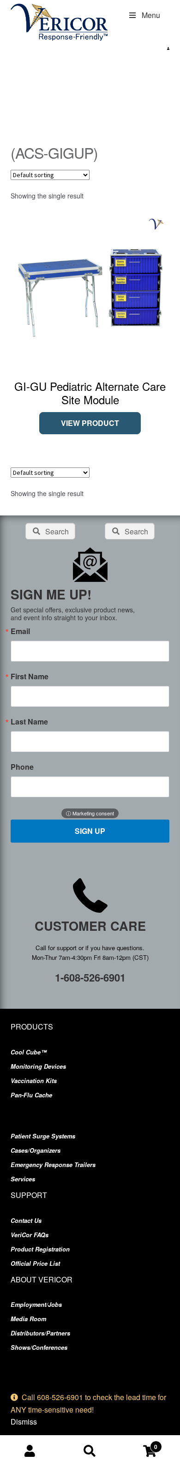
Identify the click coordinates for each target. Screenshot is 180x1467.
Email (20, 631)
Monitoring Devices (38, 1066)
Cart (138, 1443)
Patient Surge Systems (43, 1136)
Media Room (28, 1319)
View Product (90, 423)
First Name (29, 676)
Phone (22, 767)
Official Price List (35, 1263)
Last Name (29, 721)
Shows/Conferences (39, 1347)
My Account (30, 1451)
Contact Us (26, 1220)
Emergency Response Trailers (53, 1165)
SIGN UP (90, 831)
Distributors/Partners (40, 1333)
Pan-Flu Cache (31, 1095)
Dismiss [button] (24, 1421)
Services (23, 1179)
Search (90, 1451)
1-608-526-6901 (90, 977)
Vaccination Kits (34, 1081)
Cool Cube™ (29, 1052)
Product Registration (40, 1249)
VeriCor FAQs (29, 1235)
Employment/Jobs (36, 1304)
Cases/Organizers (35, 1150)
